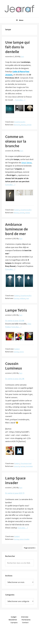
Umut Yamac (26, 162)
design (23, 124)
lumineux (29, 466)
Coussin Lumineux (13, 366)
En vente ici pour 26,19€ (14, 378)
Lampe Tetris (16, 310)
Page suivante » (30, 548)
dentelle (17, 124)
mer (27, 298)
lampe (29, 124)
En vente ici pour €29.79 (14, 493)
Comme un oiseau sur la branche (15, 141)
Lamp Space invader (15, 480)
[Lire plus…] (20, 100)
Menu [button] (21, 20)
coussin (17, 466)
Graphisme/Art (19, 122)
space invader (24, 539)
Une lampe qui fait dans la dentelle (17, 47)
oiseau (27, 212)
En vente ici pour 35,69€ (14, 320)
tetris (22, 352)
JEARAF (19, 8)
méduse (22, 298)
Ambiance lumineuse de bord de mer (16, 229)
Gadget (17, 210)
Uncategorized (25, 463)
